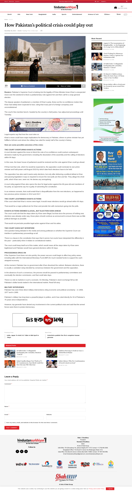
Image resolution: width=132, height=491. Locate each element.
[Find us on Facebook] (17, 451)
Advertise (11, 1)
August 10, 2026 (22, 356)
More (108, 14)
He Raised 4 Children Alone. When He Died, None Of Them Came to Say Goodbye (114, 76)
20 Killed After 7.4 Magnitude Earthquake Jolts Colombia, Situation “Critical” (29, 352)
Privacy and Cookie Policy (96, 488)
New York (29, 14)
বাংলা (119, 14)
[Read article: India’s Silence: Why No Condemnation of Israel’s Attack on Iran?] (51, 364)
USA (19, 14)
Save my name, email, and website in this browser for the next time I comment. (31, 422)
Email (6, 414)
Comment (8, 384)
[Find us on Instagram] (26, 451)
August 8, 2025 (22, 367)
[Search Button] (126, 1)
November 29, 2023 (10, 30)
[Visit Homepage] (66, 7)
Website (49, 414)
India (54, 14)
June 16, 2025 (63, 365)
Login (97, 1)
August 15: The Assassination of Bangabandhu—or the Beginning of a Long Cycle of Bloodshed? (114, 45)
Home (6, 19)
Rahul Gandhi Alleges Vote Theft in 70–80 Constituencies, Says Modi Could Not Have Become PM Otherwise (30, 363)
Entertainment (77, 14)
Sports (64, 14)
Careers (17, 1)
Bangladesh (42, 14)
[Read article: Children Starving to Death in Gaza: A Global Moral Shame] (51, 354)
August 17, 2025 (64, 355)
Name (6, 406)
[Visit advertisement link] (45, 125)
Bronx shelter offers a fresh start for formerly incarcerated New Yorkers (114, 86)
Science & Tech (93, 14)
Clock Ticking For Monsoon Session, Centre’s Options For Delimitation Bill (113, 55)
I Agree (110, 488)
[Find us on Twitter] (21, 451)
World (9, 14)
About (6, 1)
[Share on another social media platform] (84, 86)
